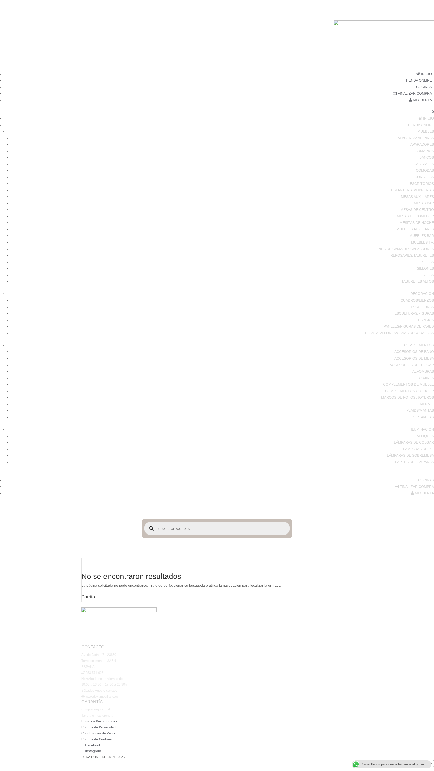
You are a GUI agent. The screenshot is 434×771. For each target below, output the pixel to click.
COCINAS (424, 87)
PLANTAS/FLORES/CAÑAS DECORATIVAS (399, 333)
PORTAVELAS (422, 417)
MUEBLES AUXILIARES (415, 229)
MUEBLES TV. (422, 242)
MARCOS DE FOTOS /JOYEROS (407, 397)
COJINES (426, 378)
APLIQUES (425, 436)
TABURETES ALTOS (417, 281)
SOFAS (428, 275)
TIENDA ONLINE (418, 80)
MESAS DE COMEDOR (415, 216)
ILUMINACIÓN (422, 429)
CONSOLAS (424, 177)
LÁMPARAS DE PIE (418, 449)
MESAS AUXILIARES (417, 197)
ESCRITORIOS (422, 184)
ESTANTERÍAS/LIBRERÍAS (412, 190)
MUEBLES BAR (421, 236)
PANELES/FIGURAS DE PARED (409, 326)
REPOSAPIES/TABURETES (412, 255)
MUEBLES (425, 131)
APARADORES (422, 144)
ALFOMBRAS (423, 371)
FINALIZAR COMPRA (414, 93)
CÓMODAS (425, 170)
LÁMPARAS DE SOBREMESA (410, 455)
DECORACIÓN (422, 294)
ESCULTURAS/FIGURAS (414, 313)
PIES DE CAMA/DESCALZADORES (406, 249)
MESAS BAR (424, 203)
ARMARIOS (424, 151)
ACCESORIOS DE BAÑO (414, 352)
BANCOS (426, 157)
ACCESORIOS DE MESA (414, 358)
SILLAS (428, 262)
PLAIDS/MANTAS (420, 410)
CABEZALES (424, 164)
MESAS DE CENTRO (417, 210)
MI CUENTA (422, 100)
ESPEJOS (426, 320)
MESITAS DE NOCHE (417, 223)
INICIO (426, 74)
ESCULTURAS (422, 307)
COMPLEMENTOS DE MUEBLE (408, 384)
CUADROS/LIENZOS (417, 300)
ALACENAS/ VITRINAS (416, 138)
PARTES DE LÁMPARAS (414, 462)
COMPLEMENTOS (419, 345)
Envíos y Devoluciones (99, 721)
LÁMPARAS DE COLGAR (414, 442)
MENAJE (427, 404)
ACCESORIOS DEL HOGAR (412, 365)
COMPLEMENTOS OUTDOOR (409, 391)
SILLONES (425, 268)
